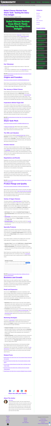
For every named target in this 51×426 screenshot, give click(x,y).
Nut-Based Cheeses (9, 221)
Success (33, 2)
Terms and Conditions (43, 420)
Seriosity (8, 416)
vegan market (24, 69)
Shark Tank (19, 34)
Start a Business (45, 2)
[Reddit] (26, 391)
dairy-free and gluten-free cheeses (24, 191)
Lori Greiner (8, 150)
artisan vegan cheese (25, 36)
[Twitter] (14, 391)
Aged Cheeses (7, 216)
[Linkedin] (22, 391)
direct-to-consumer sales (23, 310)
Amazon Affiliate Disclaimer (43, 423)
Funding (38, 15)
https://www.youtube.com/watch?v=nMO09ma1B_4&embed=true (16, 79)
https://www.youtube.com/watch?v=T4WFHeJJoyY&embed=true (16, 186)
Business (27, 2)
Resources (8, 420)
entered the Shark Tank (20, 135)
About (8, 417)
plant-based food (27, 94)
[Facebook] (10, 391)
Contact (7, 419)
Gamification (38, 16)
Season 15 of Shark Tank (9, 126)
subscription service (8, 313)
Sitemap (7, 422)
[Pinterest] (18, 391)
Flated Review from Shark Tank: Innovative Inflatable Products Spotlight (17, 371)
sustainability (27, 253)
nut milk (29, 221)
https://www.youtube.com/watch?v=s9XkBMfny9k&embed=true (16, 123)
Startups (38, 2)
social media (11, 320)
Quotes (37, 18)
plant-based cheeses (17, 201)
